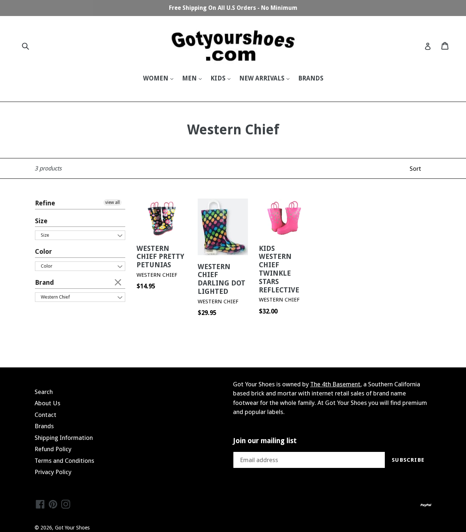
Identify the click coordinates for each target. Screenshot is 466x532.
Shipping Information (64, 437)
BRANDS (310, 78)
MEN (190, 78)
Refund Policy (53, 449)
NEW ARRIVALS (262, 78)
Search (44, 391)
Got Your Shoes (72, 528)
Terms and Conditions (64, 460)
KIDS (218, 78)
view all (112, 202)
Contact (45, 414)
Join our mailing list (265, 441)
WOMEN (156, 78)
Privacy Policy (53, 472)
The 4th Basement (335, 384)
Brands (44, 426)
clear (118, 281)
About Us (47, 403)
